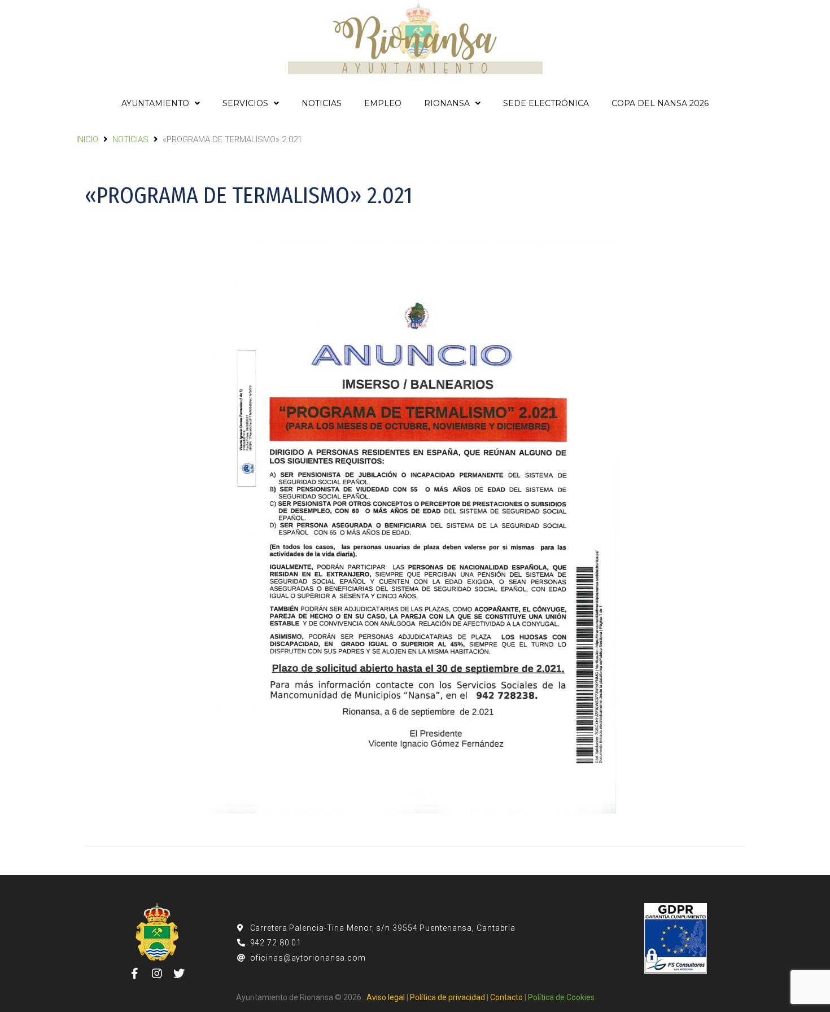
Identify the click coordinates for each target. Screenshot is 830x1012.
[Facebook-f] (135, 974)
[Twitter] (179, 974)
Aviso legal (385, 997)
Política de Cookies (561, 997)
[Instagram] (157, 974)
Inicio (87, 139)
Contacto (506, 997)
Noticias (130, 139)
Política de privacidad (447, 997)
